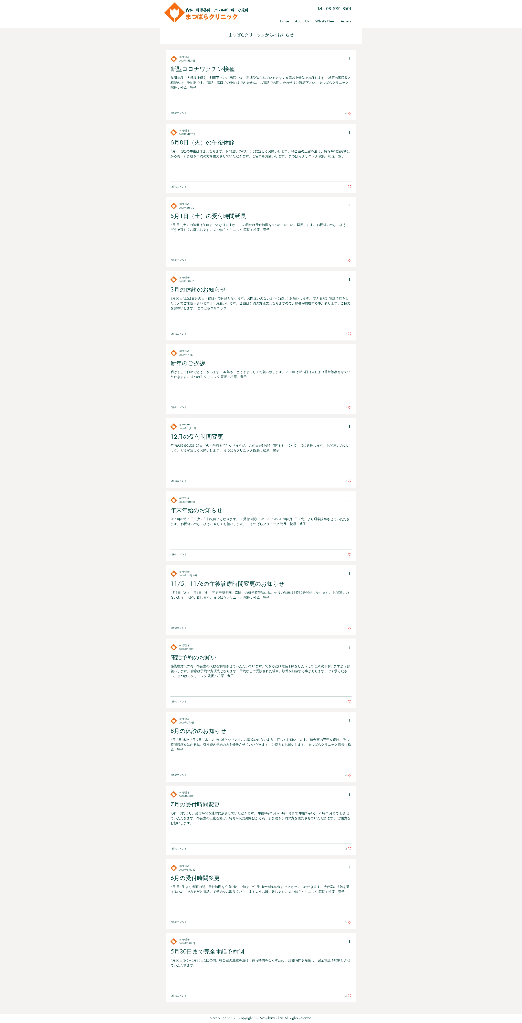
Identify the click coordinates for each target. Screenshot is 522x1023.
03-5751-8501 (338, 9)
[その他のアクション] (350, 58)
